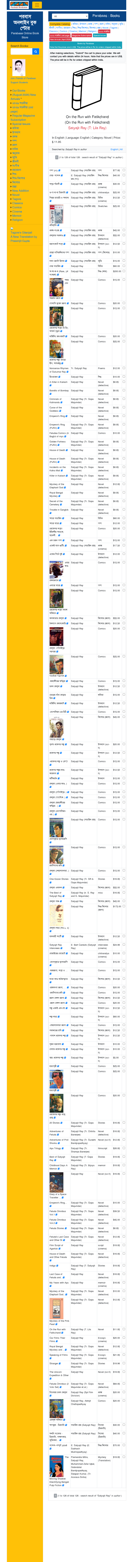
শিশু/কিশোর (18, 178)
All (121, 149)
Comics (17, 207)
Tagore (16, 199)
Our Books (18, 90)
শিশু (14, 174)
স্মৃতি (14, 157)
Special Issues (21, 124)
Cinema (17, 211)
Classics (17, 203)
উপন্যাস (16, 132)
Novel (16, 195)
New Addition (20, 191)
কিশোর (16, 182)
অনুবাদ (16, 153)
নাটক (15, 149)
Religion (17, 220)
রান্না (14, 186)
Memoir (16, 216)
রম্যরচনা (16, 170)
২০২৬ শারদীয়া (20, 103)
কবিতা (15, 128)
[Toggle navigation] (37, 5)
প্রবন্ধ (14, 136)
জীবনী (15, 161)
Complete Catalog (60, 24)
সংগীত (15, 166)
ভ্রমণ (14, 145)
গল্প (14, 140)
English (114, 149)
